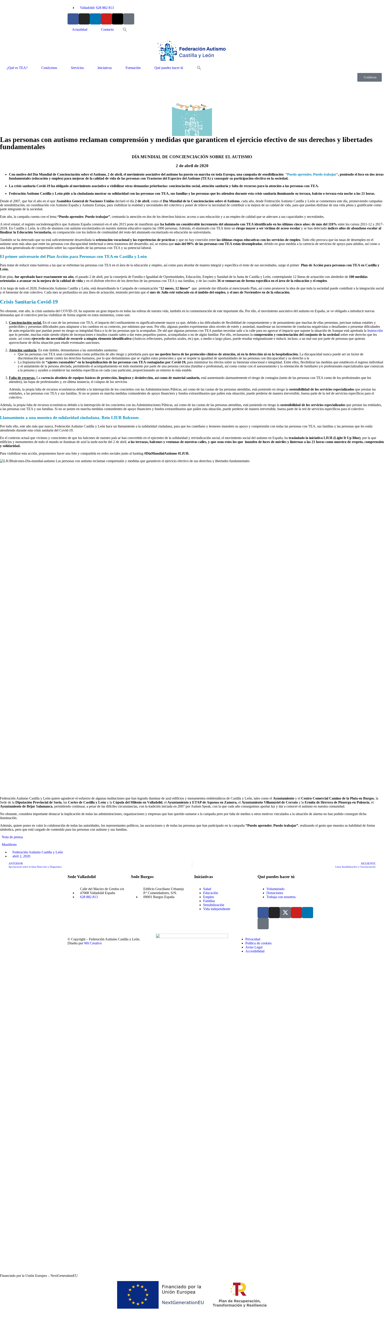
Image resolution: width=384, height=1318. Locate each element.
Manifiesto (9, 844)
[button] (125, 29)
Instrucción (375, 330)
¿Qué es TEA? (17, 68)
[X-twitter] (117, 18)
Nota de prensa (12, 837)
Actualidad (79, 29)
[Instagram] (84, 18)
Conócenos (49, 68)
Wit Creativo (93, 943)
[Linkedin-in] (95, 18)
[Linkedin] (307, 912)
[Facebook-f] (73, 18)
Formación (133, 68)
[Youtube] (106, 18)
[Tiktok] (128, 18)
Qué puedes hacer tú (168, 68)
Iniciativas (105, 68)
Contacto (107, 29)
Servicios (77, 68)
